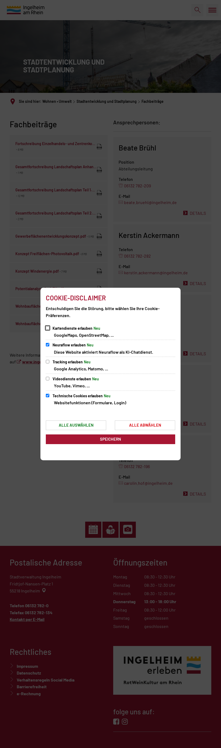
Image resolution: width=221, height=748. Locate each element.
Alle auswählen (76, 425)
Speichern (110, 439)
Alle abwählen (145, 425)
